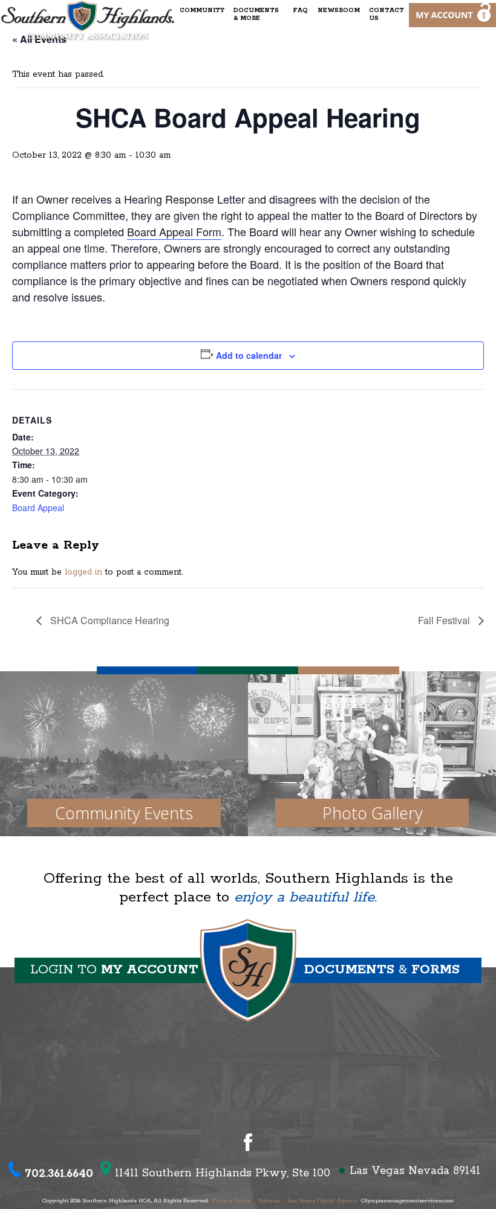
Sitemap (269, 1201)
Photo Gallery (372, 813)
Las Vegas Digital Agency (322, 1201)
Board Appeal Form (174, 231)
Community (202, 11)
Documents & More (256, 14)
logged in (83, 572)
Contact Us (386, 14)
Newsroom (339, 11)
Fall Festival (445, 620)
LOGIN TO (114, 969)
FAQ (300, 11)
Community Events (124, 813)
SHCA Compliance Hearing (108, 620)
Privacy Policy (231, 1201)
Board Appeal (38, 507)
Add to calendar (249, 355)
